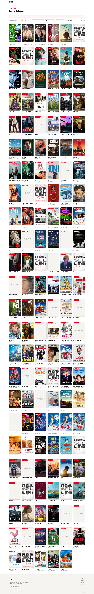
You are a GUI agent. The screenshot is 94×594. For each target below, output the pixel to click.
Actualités (59, 2)
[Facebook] (11, 586)
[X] (14, 586)
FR (82, 2)
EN (84, 2)
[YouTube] (16, 586)
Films (54, 2)
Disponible (69, 20)
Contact (78, 2)
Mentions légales (83, 592)
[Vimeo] (18, 586)
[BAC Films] (11, 2)
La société (71, 2)
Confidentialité (90, 592)
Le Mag (65, 2)
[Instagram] (9, 586)
